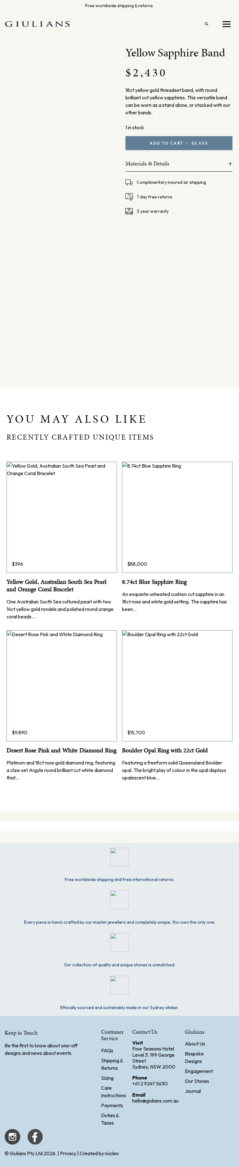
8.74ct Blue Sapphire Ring (154, 581)
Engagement (199, 1071)
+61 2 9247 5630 (150, 1083)
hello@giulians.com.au (155, 1101)
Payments (112, 1105)
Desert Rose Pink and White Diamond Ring (61, 750)
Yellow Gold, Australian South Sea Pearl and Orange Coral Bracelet (56, 585)
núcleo (112, 1153)
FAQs (107, 1050)
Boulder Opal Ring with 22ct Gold (165, 750)
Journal (193, 1091)
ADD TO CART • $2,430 (179, 143)
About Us (195, 1044)
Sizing (107, 1078)
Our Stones (197, 1081)
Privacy (68, 1153)
